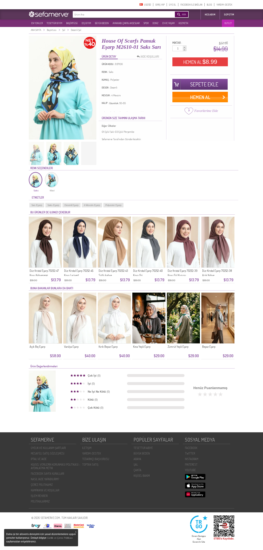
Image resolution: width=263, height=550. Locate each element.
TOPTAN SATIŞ (90, 464)
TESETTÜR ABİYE (143, 448)
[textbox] (117, 14)
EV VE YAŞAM (168, 23)
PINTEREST (191, 464)
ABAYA (137, 459)
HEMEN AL (200, 61)
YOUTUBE (190, 470)
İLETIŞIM (86, 448)
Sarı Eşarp (36, 205)
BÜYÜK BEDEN (102, 23)
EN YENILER (37, 23)
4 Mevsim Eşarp (92, 205)
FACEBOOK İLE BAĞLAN (191, 4)
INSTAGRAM (191, 459)
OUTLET (228, 23)
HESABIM (210, 14)
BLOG (209, 4)
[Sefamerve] (50, 14)
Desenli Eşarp (71, 205)
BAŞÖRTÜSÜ (72, 23)
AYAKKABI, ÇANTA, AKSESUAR (126, 23)
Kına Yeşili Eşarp (142, 346)
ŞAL (136, 464)
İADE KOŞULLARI (150, 56)
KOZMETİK (183, 23)
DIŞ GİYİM (86, 23)
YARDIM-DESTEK (224, 4)
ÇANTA (137, 470)
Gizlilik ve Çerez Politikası (60, 538)
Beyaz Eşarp (209, 346)
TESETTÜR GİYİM (54, 23)
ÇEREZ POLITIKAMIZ (42, 484)
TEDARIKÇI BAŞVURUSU (95, 459)
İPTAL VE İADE (39, 459)
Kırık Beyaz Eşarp (108, 346)
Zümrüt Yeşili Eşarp (178, 346)
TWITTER (190, 453)
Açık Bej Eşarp (37, 346)
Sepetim (229, 14)
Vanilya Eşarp (71, 346)
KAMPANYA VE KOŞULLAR (45, 490)
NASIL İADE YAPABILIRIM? (45, 479)
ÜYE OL (172, 4)
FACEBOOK (191, 448)
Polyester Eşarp (113, 205)
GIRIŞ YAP (160, 4)
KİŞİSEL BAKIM (142, 475)
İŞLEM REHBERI (39, 496)
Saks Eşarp (53, 205)
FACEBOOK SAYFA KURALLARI (47, 473)
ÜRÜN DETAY (109, 56)
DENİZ (155, 23)
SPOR (146, 23)
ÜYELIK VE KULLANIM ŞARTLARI (48, 448)
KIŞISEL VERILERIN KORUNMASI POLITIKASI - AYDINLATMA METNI (55, 466)
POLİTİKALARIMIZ (40, 501)
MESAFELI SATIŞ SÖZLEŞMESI (47, 453)
